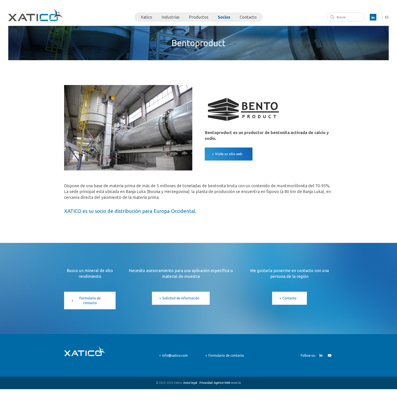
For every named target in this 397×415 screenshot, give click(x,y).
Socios (224, 17)
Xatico (146, 17)
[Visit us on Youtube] (329, 355)
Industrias (170, 17)
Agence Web (222, 382)
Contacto (248, 17)
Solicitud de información (180, 298)
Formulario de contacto (89, 300)
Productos (198, 17)
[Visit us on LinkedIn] (373, 17)
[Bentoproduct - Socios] (128, 127)
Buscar (332, 17)
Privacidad (206, 382)
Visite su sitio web (228, 154)
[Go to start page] (35, 15)
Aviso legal (190, 382)
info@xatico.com (175, 355)
